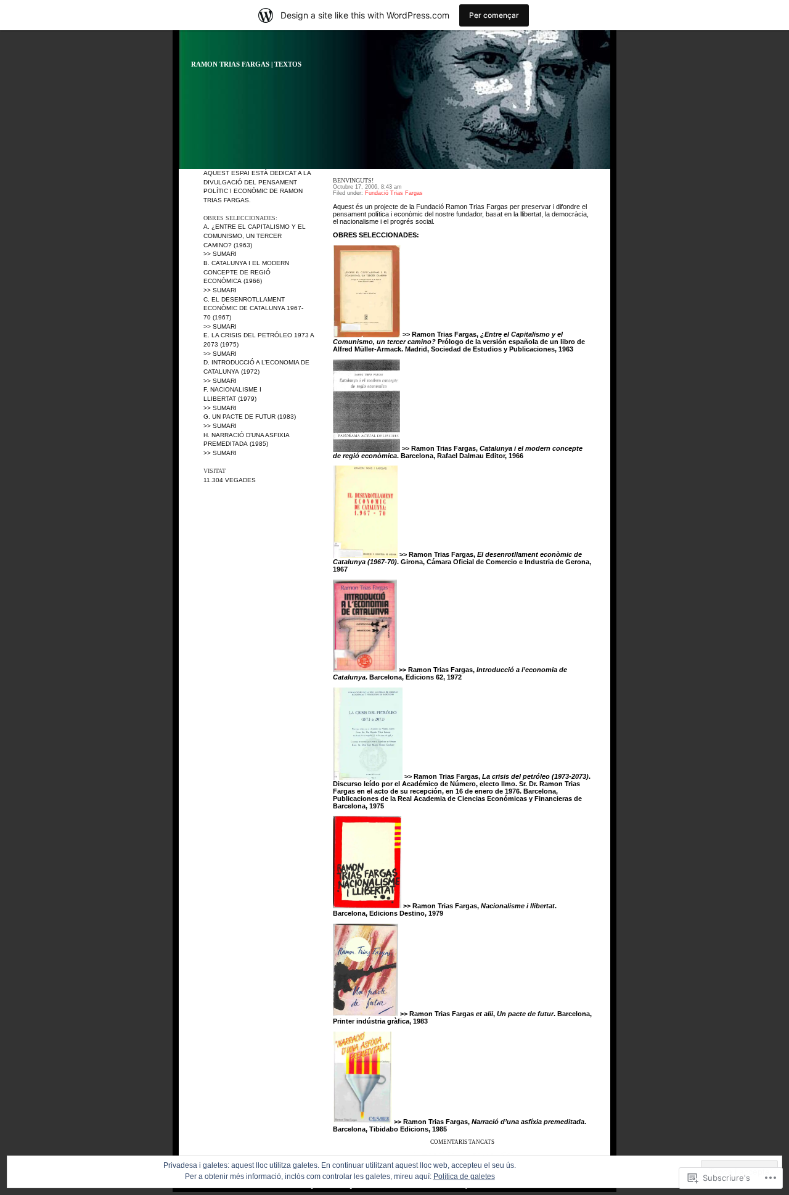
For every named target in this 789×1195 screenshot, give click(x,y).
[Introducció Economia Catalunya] (365, 669)
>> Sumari (220, 253)
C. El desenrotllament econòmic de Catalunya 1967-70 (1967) (253, 308)
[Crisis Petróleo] (368, 776)
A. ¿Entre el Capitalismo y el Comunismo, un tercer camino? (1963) (254, 235)
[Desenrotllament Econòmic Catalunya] (365, 554)
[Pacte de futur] (365, 1013)
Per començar (494, 15)
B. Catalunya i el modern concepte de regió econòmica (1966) (246, 272)
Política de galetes (464, 1176)
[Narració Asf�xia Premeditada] (362, 1121)
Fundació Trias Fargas (394, 193)
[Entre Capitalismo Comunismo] (367, 334)
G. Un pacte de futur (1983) (249, 416)
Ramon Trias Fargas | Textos (246, 64)
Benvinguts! (353, 180)
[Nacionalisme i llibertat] (367, 906)
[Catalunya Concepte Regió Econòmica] (366, 448)
